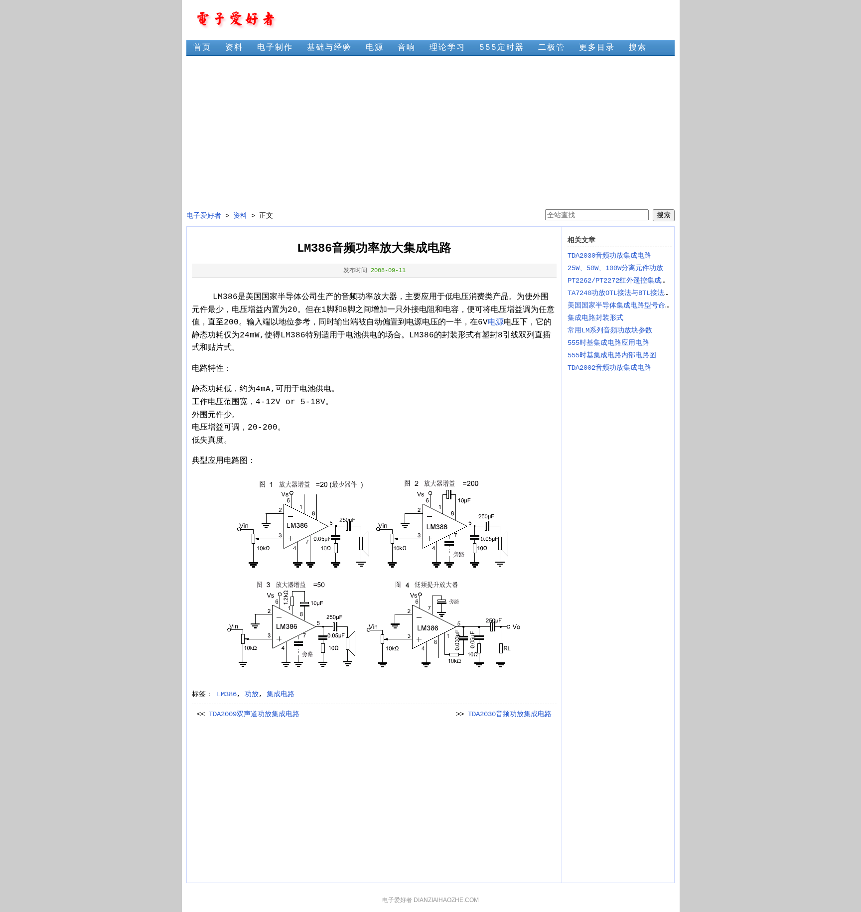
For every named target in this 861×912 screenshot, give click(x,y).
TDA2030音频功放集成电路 (510, 714)
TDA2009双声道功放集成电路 (254, 714)
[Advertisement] (430, 132)
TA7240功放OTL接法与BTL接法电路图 (626, 293)
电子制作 (275, 47)
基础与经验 (329, 47)
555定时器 (501, 47)
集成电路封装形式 (595, 318)
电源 (375, 47)
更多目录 (597, 47)
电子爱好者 (203, 216)
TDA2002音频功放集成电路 (609, 368)
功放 (252, 694)
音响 (407, 47)
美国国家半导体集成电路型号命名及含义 (630, 305)
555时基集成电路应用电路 (608, 343)
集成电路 (280, 694)
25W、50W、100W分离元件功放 (615, 268)
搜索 (638, 47)
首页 (202, 47)
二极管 (551, 47)
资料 (234, 47)
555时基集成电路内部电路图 (612, 355)
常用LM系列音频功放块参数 (610, 330)
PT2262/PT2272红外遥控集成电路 (621, 281)
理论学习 (447, 47)
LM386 (227, 694)
